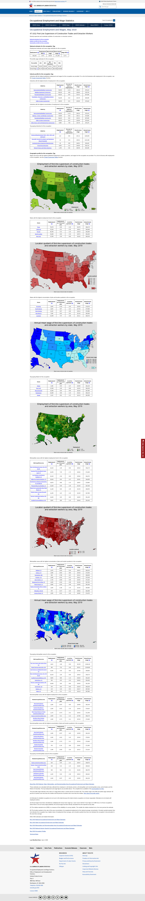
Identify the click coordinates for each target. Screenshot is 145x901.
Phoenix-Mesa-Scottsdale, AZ (38, 486)
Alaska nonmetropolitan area (38, 762)
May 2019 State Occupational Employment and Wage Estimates (47, 822)
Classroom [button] (80, 11)
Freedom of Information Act (90, 858)
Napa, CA (38, 691)
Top (54, 46)
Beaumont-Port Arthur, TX (38, 582)
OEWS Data (65, 25)
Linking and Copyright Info (90, 866)
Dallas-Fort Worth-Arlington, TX (38, 479)
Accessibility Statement (89, 874)
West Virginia (38, 311)
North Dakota (38, 309)
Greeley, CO (38, 577)
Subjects (39, 848)
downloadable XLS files (98, 788)
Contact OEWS (34, 891)
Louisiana (38, 316)
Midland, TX (38, 570)
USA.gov (61, 866)
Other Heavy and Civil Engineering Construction (43, 122)
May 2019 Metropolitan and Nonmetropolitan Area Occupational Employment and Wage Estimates (56, 825)
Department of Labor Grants (67, 861)
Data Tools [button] (46, 11)
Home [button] (31, 11)
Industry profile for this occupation (38, 41)
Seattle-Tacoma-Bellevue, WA (38, 500)
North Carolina (38, 234)
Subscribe (114, 4)
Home (32, 848)
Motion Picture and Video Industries (43, 148)
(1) (38, 52)
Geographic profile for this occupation (39, 43)
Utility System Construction (43, 101)
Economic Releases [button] (68, 11)
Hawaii (38, 395)
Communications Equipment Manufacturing (42, 143)
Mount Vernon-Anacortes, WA (38, 667)
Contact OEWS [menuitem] (108, 25)
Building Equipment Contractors (43, 92)
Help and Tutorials (87, 872)
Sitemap (84, 855)
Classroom (83, 848)
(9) (72, 224)
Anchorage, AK (38, 686)
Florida (38, 231)
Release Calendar (107, 4)
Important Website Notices (90, 869)
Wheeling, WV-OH (38, 591)
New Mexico (39, 313)
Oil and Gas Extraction (42, 145)
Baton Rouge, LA (38, 584)
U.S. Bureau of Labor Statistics (45, 6)
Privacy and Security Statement (91, 861)
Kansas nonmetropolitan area (38, 716)
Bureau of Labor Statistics (35, 15)
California (38, 229)
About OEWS (94, 25)
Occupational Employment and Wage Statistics (55, 15)
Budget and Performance (66, 858)
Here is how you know (60, 1)
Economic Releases (71, 848)
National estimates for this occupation (39, 39)
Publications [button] (57, 11)
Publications (58, 848)
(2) (59, 53)
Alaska (38, 386)
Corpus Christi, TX (38, 593)
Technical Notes (34, 834)
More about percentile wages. (92, 793)
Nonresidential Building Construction (43, 90)
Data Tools (48, 848)
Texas (38, 227)
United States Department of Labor (108, 1)
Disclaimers (85, 863)
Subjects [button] (38, 11)
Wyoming (38, 306)
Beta (90, 848)
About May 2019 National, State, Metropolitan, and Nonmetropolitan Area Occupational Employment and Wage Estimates (62, 784)
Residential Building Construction (43, 94)
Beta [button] (87, 11)
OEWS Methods (79, 25)
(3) (44, 53)
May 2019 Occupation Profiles (38, 831)
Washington (38, 393)
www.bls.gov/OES (34, 888)
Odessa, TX (38, 572)
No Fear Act (62, 863)
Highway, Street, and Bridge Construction (42, 115)
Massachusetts (38, 390)
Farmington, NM (38, 575)
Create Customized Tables (39, 78)
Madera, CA (38, 689)
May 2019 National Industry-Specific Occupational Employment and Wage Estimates (52, 828)
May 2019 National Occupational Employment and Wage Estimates (47, 819)
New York (38, 236)
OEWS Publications (50, 25)
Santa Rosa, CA (38, 680)
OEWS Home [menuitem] (36, 25)
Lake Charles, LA (39, 580)
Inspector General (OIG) (66, 855)
